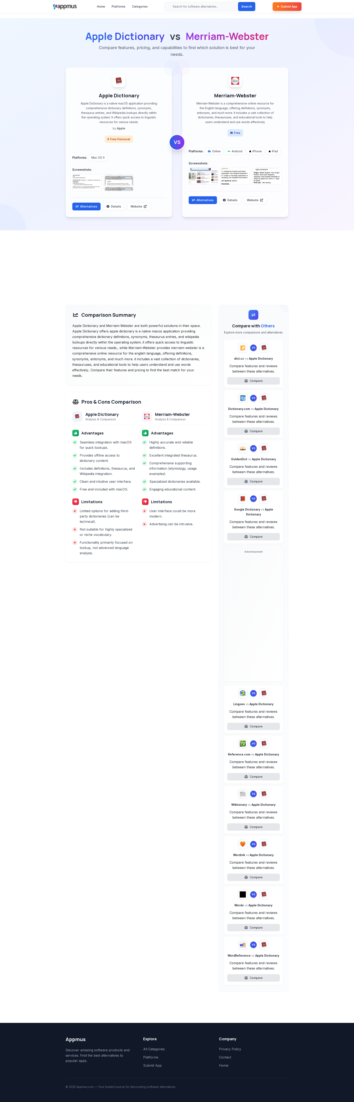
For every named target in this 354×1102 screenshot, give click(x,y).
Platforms (118, 6)
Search (246, 6)
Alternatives (88, 206)
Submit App (289, 6)
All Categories (154, 1049)
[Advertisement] (177, 261)
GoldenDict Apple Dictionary (253, 459)
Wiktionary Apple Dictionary (253, 804)
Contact (225, 1057)
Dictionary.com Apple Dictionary (253, 409)
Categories (140, 6)
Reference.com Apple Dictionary (253, 754)
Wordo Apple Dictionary (253, 905)
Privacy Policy (230, 1049)
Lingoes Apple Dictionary (253, 704)
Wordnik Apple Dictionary (253, 855)
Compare (256, 381)
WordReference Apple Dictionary (253, 955)
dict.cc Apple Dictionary (253, 358)
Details (116, 206)
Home (101, 6)
